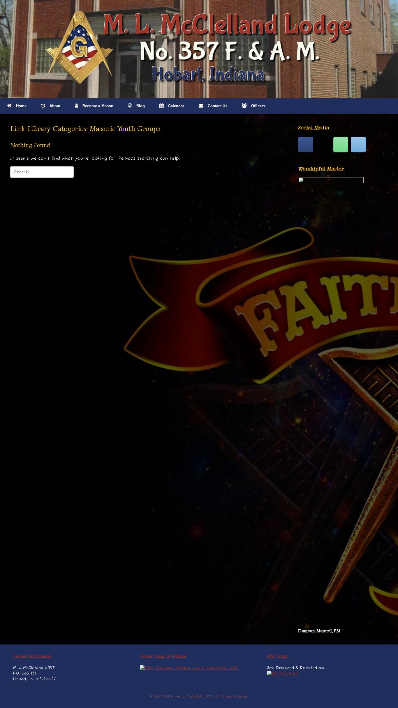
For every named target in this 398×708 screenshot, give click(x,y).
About (55, 106)
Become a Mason (97, 106)
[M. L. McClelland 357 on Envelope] (358, 144)
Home (21, 106)
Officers (258, 106)
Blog (140, 106)
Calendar (176, 106)
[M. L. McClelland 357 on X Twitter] (323, 144)
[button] (389, 106)
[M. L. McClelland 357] (199, 48)
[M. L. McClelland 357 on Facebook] (305, 144)
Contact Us (217, 106)
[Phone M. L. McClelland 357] (340, 144)
